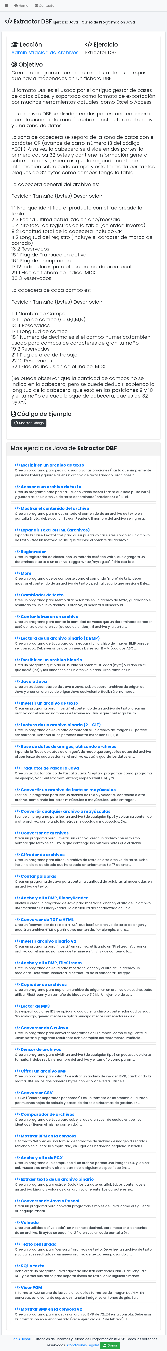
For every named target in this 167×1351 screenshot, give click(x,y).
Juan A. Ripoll (20, 1339)
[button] (6, 6)
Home (23, 5)
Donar (112, 1345)
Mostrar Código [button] (31, 423)
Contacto (46, 5)
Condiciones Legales (83, 1345)
